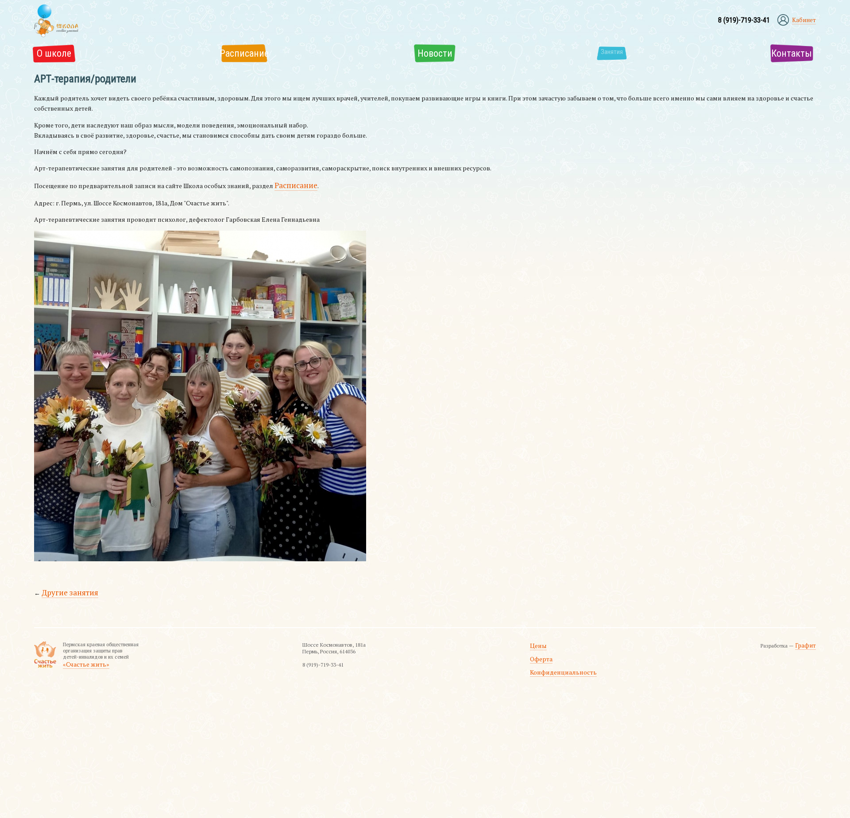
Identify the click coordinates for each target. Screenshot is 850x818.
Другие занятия (65, 586)
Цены (548, 636)
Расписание (237, 52)
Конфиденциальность (568, 658)
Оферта (550, 647)
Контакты (798, 52)
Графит (807, 636)
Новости (427, 52)
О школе (48, 52)
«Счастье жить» (80, 655)
